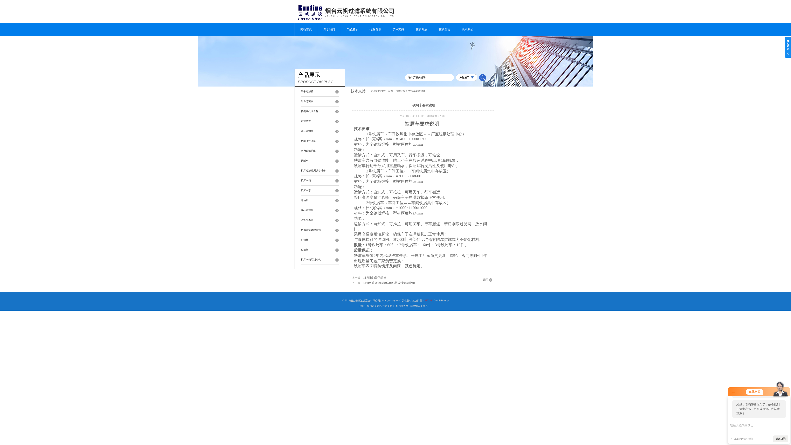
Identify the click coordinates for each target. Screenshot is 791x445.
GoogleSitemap (441, 300)
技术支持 (398, 29)
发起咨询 (781, 438)
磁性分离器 (307, 101)
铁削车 (304, 160)
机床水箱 (306, 180)
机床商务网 (402, 305)
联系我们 (467, 29)
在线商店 (421, 29)
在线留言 (444, 29)
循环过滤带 (307, 131)
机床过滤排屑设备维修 (313, 170)
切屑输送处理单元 (311, 229)
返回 (485, 279)
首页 (390, 91)
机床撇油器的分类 (374, 277)
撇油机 (304, 200)
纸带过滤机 (307, 91)
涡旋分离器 (307, 220)
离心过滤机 (307, 210)
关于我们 (329, 29)
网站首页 (306, 29)
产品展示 (352, 29)
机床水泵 (306, 190)
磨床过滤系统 (308, 150)
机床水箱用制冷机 (311, 259)
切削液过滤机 (308, 140)
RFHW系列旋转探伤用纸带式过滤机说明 (389, 283)
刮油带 (304, 239)
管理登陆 (415, 305)
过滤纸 (304, 249)
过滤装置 (306, 121)
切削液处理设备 (309, 111)
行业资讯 (375, 29)
